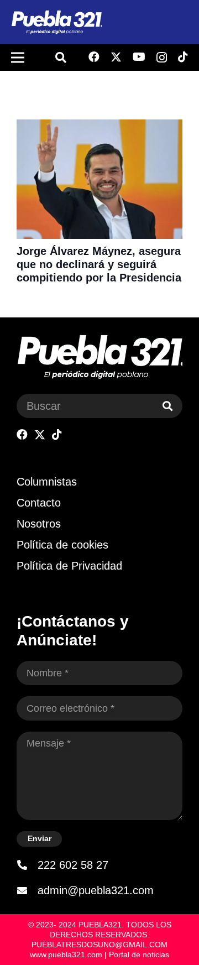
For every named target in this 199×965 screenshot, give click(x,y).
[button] (61, 57)
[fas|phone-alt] (27, 865)
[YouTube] (139, 56)
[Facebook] (94, 56)
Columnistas (47, 482)
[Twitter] (116, 57)
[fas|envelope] (27, 890)
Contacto (39, 503)
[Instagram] (161, 57)
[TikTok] (183, 56)
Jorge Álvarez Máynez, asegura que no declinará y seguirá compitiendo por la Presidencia (99, 264)
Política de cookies (62, 545)
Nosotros (39, 524)
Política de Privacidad (69, 566)
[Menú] (17, 57)
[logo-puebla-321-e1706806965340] (56, 22)
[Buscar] (167, 406)
